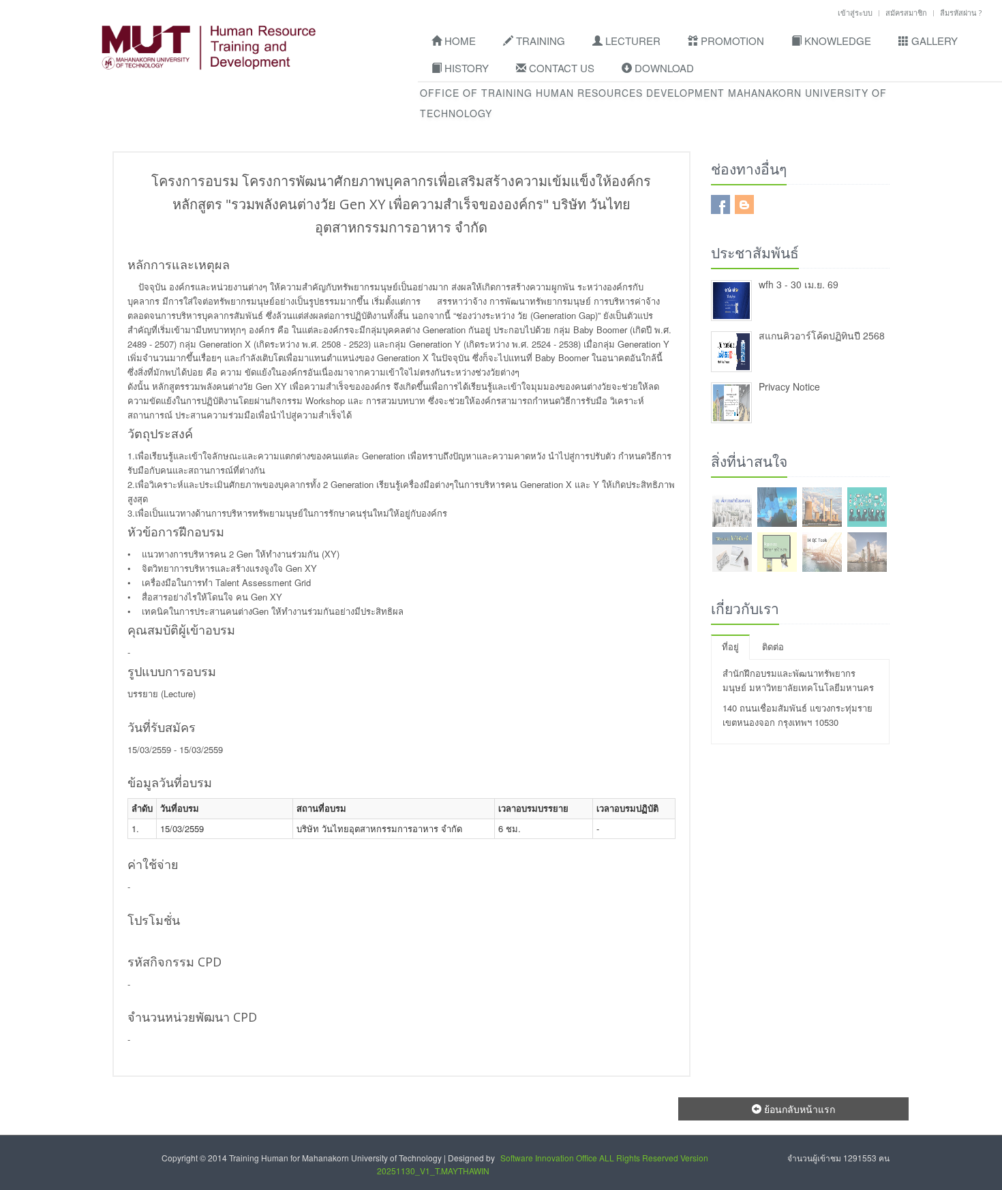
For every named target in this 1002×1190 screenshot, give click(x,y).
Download (663, 68)
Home (459, 40)
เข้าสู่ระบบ (855, 12)
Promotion (731, 40)
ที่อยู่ (730, 646)
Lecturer (632, 40)
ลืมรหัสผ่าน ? (961, 12)
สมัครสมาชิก (906, 12)
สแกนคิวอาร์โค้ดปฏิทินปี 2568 (822, 335)
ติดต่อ (773, 646)
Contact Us (560, 68)
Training (539, 40)
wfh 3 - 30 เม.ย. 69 (798, 284)
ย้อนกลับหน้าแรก (798, 1109)
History (465, 68)
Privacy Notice (789, 386)
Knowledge (836, 40)
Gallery (933, 40)
